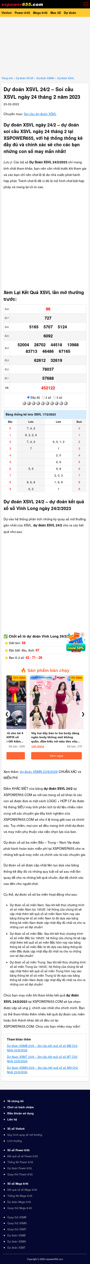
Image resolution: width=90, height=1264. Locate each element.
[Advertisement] (45, 46)
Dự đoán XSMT (16, 1247)
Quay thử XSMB (16, 1217)
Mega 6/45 (40, 13)
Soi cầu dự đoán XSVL (40, 113)
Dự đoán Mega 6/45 (19, 1202)
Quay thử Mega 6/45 (19, 1208)
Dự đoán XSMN (16, 1241)
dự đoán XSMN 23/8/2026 (39, 771)
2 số (48, 397)
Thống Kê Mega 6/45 (19, 1196)
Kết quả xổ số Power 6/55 (22, 1156)
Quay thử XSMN (17, 1223)
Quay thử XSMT (16, 1229)
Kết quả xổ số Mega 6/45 (22, 1190)
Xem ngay (56, 755)
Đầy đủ (35, 397)
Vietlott (6, 13)
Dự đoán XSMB (16, 1235)
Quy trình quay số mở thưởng (24, 1135)
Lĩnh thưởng (14, 1141)
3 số (59, 397)
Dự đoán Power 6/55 (19, 1168)
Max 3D (55, 13)
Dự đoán (70, 13)
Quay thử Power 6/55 (20, 1174)
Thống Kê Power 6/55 (20, 1162)
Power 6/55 (22, 13)
